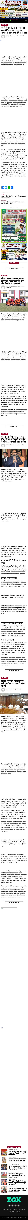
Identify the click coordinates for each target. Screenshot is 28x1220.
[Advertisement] (14, 81)
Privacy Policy (22, 1209)
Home (4, 1209)
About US (9, 1209)
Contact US (11, 1212)
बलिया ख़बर (9, 36)
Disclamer (15, 1209)
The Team (18, 1212)
